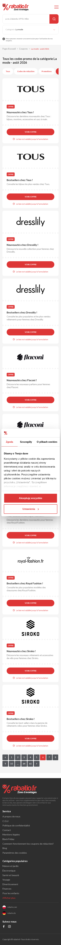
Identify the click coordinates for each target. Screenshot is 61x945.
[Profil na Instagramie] (9, 927)
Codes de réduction (25, 71)
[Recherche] (54, 19)
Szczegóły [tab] (26, 441)
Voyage (6, 879)
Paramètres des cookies (14, 852)
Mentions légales (11, 834)
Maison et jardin (10, 866)
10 (11, 763)
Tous (8, 71)
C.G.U (5, 821)
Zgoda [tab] (9, 441)
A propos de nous (11, 816)
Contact (6, 830)
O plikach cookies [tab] (47, 441)
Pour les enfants (10, 893)
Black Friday (8, 839)
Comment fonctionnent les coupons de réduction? (28, 843)
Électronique (8, 870)
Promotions (47, 71)
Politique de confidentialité (16, 825)
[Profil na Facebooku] (4, 927)
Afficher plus (8, 897)
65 (30, 763)
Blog (4, 848)
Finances (6, 888)
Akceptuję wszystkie (30, 498)
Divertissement (10, 884)
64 (24, 763)
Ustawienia (28, 509)
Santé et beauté (10, 875)
